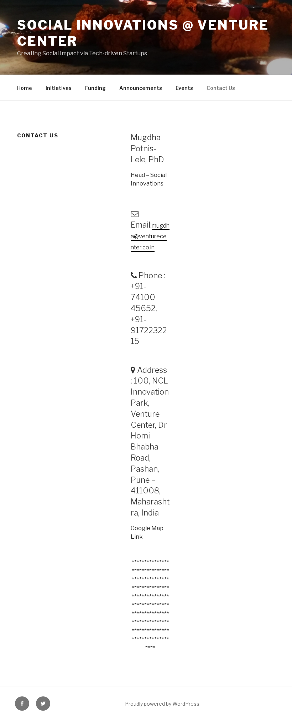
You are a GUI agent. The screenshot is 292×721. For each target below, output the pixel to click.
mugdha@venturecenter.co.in (150, 236)
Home (24, 88)
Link (137, 536)
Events (184, 88)
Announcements (140, 88)
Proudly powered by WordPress (162, 704)
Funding (95, 88)
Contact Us (221, 88)
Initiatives (59, 88)
